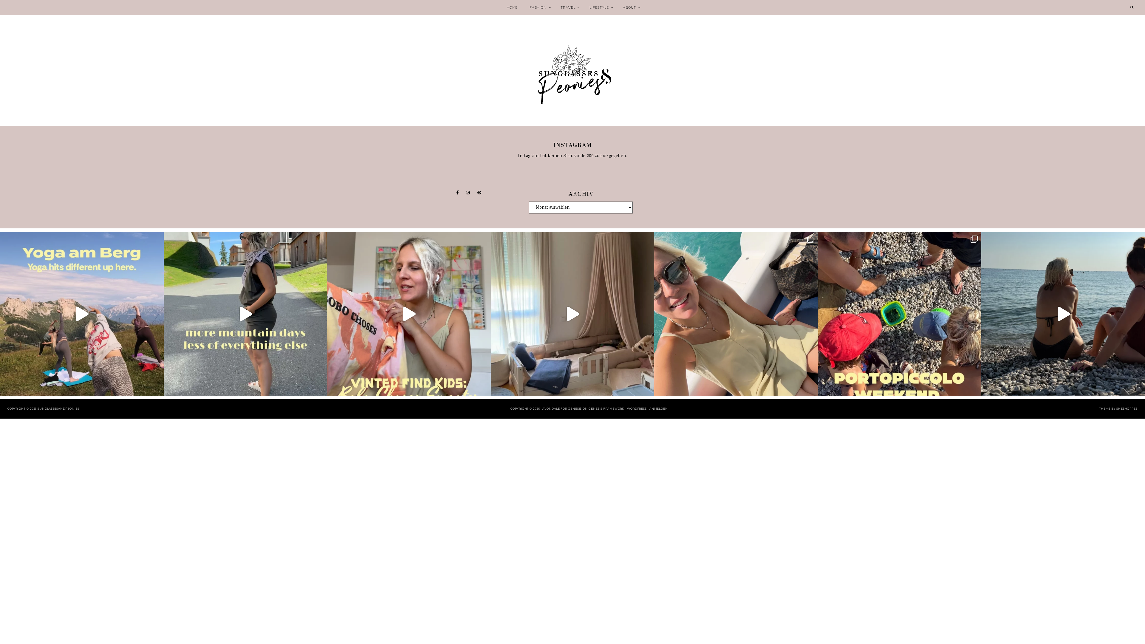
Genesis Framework (606, 408)
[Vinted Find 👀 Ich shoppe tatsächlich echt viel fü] (409, 314)
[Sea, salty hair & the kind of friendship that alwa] (1063, 314)
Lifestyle (599, 7)
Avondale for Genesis (562, 408)
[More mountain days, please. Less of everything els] (245, 314)
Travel (568, 7)
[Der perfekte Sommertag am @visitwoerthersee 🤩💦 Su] (736, 314)
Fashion (538, 7)
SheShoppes (1127, 408)
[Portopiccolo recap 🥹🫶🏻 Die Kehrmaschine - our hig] (900, 314)
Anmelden (658, 408)
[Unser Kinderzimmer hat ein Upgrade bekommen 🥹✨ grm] (572, 314)
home (512, 7)
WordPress (637, 408)
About (629, 7)
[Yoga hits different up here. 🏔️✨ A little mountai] (82, 314)
